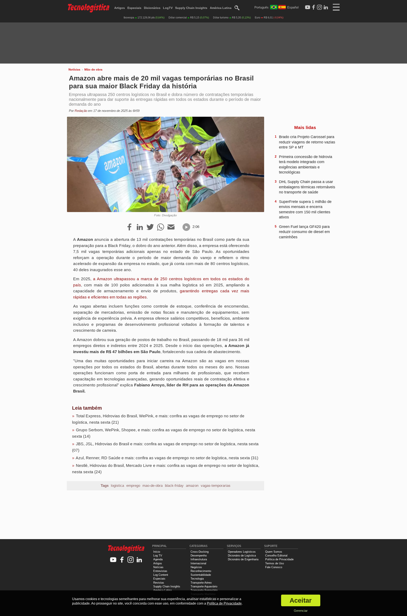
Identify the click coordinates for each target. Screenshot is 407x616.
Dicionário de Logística (242, 555)
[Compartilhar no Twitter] (150, 227)
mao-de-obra (152, 486)
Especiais (134, 8)
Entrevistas (160, 571)
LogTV (168, 8)
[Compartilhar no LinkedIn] (140, 227)
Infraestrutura (199, 559)
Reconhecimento (201, 571)
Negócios (196, 567)
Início (156, 551)
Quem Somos (273, 551)
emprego (133, 486)
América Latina (220, 8)
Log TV (157, 555)
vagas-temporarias (215, 486)
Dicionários (152, 8)
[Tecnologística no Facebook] (122, 559)
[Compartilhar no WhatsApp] (160, 227)
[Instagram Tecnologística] (319, 7)
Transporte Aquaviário (204, 586)
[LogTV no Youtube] (113, 559)
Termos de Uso (274, 563)
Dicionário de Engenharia (243, 559)
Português (261, 7)
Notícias (74, 69)
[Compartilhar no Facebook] (129, 227)
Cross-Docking (200, 551)
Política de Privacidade (279, 559)
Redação (81, 110)
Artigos (119, 8)
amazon (192, 486)
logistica (117, 486)
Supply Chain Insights (191, 8)
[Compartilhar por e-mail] (171, 227)
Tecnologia (197, 578)
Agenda (158, 559)
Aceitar (301, 600)
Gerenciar (301, 610)
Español (292, 7)
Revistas (158, 582)
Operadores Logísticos (242, 551)
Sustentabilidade (201, 574)
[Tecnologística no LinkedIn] (139, 559)
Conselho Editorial (276, 555)
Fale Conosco (273, 567)
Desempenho (199, 555)
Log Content (160, 574)
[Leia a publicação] (186, 227)
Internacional (198, 563)
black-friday (174, 486)
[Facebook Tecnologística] (313, 7)
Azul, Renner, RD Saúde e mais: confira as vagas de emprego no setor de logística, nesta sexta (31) (167, 458)
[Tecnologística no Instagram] (130, 559)
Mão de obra (93, 69)
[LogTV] (307, 7)
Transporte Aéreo (201, 582)
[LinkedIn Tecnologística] (325, 7)
